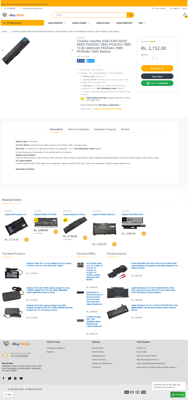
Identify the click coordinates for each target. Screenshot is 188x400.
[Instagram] (15, 378)
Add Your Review (83, 56)
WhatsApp (105, 88)
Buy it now (157, 76)
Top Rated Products (13, 253)
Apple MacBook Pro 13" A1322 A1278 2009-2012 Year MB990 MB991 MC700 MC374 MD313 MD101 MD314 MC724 (154, 307)
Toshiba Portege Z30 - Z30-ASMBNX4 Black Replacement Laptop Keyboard (94, 321)
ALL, (91, 73)
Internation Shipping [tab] (105, 129)
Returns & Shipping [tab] (78, 129)
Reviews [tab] (125, 129)
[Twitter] (9, 378)
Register (176, 8)
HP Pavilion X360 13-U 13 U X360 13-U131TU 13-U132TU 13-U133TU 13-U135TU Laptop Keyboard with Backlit (94, 271)
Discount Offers (86, 253)
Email (113, 88)
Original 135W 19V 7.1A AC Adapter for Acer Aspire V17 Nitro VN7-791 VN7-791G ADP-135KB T (49, 264)
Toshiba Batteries (115, 73)
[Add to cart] (26, 239)
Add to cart (159, 68)
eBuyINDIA (81, 38)
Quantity (144, 54)
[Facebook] (3, 378)
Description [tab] (56, 129)
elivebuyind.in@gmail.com (33, 8)
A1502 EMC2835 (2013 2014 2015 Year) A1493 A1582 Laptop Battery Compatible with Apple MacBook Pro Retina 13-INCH (154, 265)
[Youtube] (21, 378)
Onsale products (116, 253)
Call (98, 88)
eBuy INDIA (67, 211)
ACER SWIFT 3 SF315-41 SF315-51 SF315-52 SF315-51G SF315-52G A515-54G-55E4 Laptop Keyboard (94, 298)
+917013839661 (19, 356)
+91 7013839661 (9, 8)
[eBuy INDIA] (13, 14)
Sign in (184, 8)
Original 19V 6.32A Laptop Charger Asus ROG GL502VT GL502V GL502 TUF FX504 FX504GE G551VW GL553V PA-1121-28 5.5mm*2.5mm (50, 307)
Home (4, 31)
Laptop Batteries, (100, 73)
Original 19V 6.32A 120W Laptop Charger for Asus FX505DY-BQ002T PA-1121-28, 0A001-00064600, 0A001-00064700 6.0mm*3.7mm (48, 290)
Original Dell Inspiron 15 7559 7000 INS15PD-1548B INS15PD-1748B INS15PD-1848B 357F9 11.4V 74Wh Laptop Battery (17, 214)
